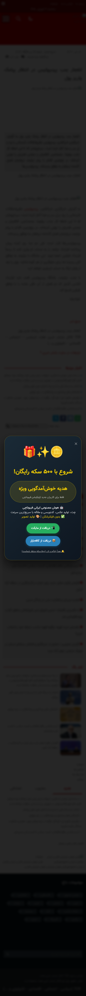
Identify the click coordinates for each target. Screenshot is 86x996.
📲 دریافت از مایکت (43, 528)
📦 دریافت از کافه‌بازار (43, 540)
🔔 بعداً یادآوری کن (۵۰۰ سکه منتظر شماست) (43, 551)
